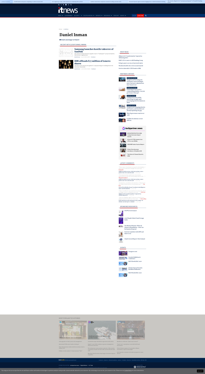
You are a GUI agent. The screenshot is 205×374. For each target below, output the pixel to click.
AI (81, 15)
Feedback (124, 360)
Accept (200, 371)
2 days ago (137, 173)
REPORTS (98, 15)
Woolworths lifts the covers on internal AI (131, 66)
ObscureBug (143, 198)
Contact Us (101, 360)
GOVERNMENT (69, 15)
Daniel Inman (77, 57)
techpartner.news (74, 365)
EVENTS (122, 15)
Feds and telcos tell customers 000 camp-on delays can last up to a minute (131, 201)
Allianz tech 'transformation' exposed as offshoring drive (130, 57)
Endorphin (121, 169)
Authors (66, 29)
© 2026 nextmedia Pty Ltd (70, 360)
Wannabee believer (123, 177)
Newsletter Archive (136, 360)
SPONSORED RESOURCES (128, 206)
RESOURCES (107, 15)
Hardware (93, 57)
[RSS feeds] (71, 5)
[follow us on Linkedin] (59, 5)
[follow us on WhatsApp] (68, 5)
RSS (145, 360)
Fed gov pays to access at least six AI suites (131, 63)
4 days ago (131, 195)
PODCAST (116, 15)
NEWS (59, 15)
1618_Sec (143, 192)
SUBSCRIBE (140, 15)
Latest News (5, 1)
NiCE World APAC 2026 (135, 261)
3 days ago (133, 188)
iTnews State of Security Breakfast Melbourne (135, 268)
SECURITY (76, 15)
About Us (106, 360)
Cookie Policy (128, 371)
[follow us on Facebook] (63, 5)
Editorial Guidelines (113, 360)
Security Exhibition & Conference (134, 258)
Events (123, 247)
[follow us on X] (61, 5)
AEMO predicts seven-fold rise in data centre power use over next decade (131, 172)
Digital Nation (83, 365)
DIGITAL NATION (87, 15)
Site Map (142, 360)
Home (60, 29)
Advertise (129, 360)
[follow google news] (65, 5)
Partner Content (127, 74)
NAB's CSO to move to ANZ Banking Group (131, 60)
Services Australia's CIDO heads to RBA (130, 68)
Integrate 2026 (132, 252)
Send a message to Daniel (70, 40)
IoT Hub (91, 365)
